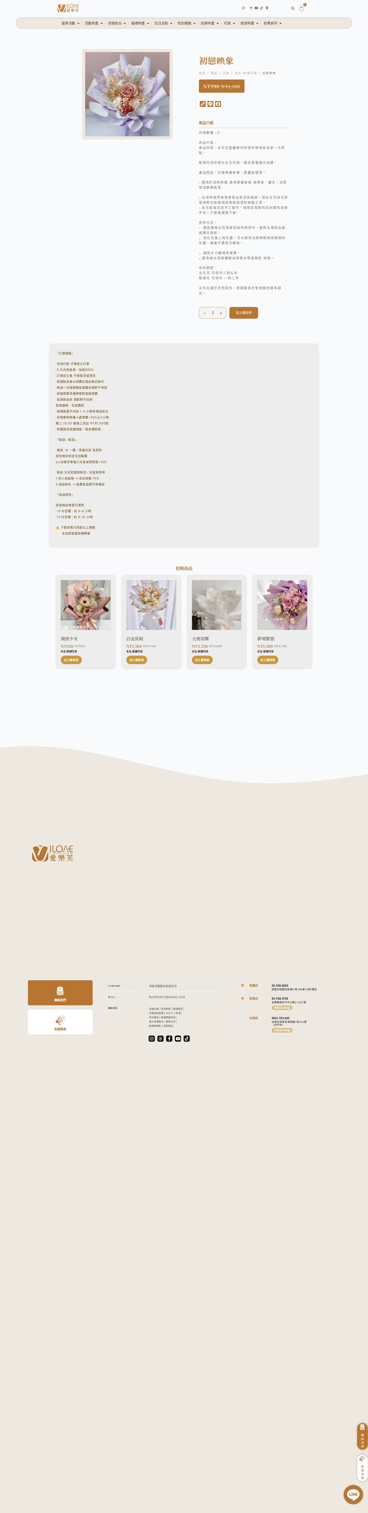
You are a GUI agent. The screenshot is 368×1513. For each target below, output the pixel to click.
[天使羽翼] (217, 605)
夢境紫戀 (265, 638)
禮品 (214, 73)
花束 (227, 23)
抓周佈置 (207, 23)
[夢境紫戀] (282, 605)
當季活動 (68, 23)
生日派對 (161, 23)
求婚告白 (115, 23)
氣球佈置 (247, 23)
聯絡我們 (60, 1000)
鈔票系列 (270, 23)
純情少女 (69, 638)
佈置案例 (60, 1029)
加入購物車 (244, 313)
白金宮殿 (134, 638)
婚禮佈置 (138, 23)
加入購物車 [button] (71, 660)
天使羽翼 (200, 638)
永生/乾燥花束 (246, 73)
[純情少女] (86, 605)
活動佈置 (91, 23)
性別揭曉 (184, 23)
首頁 (202, 73)
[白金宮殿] (151, 605)
